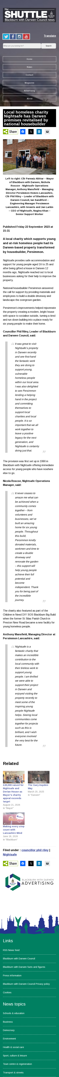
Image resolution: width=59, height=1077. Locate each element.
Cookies (7, 992)
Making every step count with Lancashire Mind (13, 829)
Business (8, 1021)
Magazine (29, 83)
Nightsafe (10, 854)
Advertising (29, 90)
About (29, 98)
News (29, 67)
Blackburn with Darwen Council (19, 958)
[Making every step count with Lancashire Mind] (14, 818)
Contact (29, 75)
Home (29, 59)
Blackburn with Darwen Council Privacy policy (26, 984)
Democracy (9, 1030)
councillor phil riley (35, 850)
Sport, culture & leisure (15, 1055)
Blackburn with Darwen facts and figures (24, 967)
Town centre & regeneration (17, 1064)
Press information (12, 975)
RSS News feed (11, 950)
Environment (9, 1038)
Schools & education (13, 1013)
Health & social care (13, 1047)
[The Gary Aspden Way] (38, 777)
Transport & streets (13, 1072)
